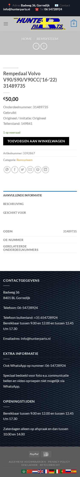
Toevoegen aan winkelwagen (36, 141)
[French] (46, 471)
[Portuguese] (63, 471)
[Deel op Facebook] (14, 169)
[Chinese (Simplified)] (29, 471)
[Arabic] (24, 471)
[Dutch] (35, 471)
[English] (41, 471)
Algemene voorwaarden (27, 461)
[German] (52, 471)
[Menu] (5, 23)
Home (27, 39)
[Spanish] (74, 471)
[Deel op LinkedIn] (45, 169)
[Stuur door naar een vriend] (30, 169)
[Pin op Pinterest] (37, 169)
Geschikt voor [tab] (14, 212)
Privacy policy (59, 461)
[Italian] (57, 471)
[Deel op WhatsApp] (7, 169)
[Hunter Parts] (40, 23)
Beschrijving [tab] (13, 204)
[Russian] (68, 471)
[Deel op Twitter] (22, 169)
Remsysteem (47, 39)
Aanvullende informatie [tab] (22, 195)
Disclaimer (29, 464)
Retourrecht (50, 464)
